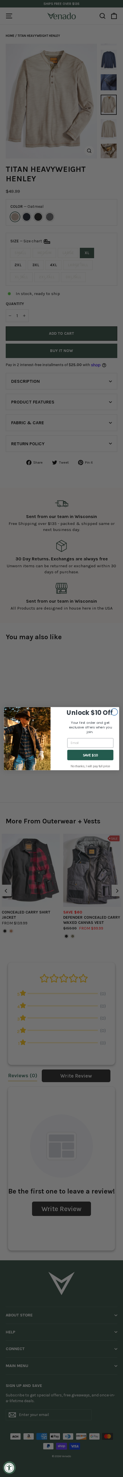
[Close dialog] (114, 712)
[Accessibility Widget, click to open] (9, 1467)
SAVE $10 (90, 755)
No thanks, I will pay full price (90, 766)
